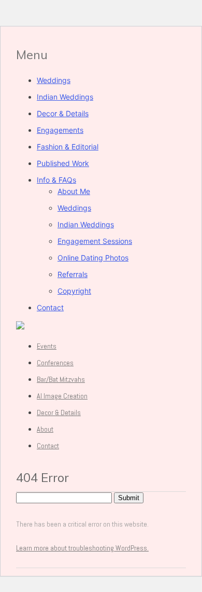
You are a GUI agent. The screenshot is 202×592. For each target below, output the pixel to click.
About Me (73, 191)
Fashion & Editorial (67, 146)
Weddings (53, 80)
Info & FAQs (56, 179)
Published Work (63, 163)
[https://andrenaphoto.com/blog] (20, 327)
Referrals (72, 274)
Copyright (74, 290)
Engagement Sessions (94, 241)
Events (46, 346)
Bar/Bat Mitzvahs (61, 379)
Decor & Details (63, 113)
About (45, 429)
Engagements (60, 130)
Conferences (55, 362)
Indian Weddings (65, 96)
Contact (50, 307)
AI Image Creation (62, 396)
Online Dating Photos (92, 257)
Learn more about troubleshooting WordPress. (82, 548)
